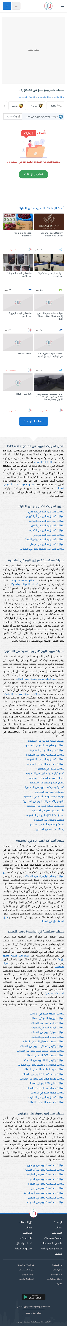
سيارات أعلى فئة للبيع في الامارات (46, 1083)
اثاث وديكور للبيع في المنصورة (48, 810)
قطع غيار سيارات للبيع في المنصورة (45, 773)
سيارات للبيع (59, 97)
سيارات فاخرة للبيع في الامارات (47, 1037)
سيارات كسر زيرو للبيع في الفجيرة (46, 530)
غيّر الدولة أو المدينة (25, 1265)
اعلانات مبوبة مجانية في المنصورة (46, 741)
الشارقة (32, 97)
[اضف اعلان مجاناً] (7, 6)
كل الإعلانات (25, 1222)
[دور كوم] (33, 1214)
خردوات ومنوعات (53, 1238)
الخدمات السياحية (54, 993)
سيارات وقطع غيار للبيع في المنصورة (44, 745)
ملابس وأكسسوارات (51, 1243)
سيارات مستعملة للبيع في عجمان (46, 1197)
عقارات (28, 1227)
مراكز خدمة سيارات (23, 580)
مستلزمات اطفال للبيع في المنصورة (45, 815)
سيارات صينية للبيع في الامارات (47, 1032)
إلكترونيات (57, 1233)
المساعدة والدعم (26, 1279)
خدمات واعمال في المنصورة (49, 820)
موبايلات (27, 1233)
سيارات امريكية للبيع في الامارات (47, 1013)
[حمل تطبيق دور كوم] (33, 1297)
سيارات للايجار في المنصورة (49, 768)
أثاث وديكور (26, 1238)
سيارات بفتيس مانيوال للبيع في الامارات (43, 1041)
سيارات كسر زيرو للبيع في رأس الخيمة (44, 539)
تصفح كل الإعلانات (33, 174)
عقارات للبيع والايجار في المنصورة (46, 778)
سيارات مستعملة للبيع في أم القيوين (44, 1170)
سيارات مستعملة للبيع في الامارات (45, 1202)
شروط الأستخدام (27, 1270)
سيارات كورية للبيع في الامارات (47, 1027)
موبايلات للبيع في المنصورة (49, 792)
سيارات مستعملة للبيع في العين (47, 1179)
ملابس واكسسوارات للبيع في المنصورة (43, 801)
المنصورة (23, 97)
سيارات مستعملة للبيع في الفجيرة (46, 1184)
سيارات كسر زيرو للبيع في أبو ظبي (46, 511)
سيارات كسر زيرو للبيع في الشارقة (46, 521)
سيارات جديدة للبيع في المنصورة (47, 750)
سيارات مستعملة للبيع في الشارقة (45, 1174)
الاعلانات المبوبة (43, 462)
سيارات (58, 1227)
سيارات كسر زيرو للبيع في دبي (48, 535)
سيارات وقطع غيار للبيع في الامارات (45, 1088)
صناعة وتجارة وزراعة (51, 1248)
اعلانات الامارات (35, 421)
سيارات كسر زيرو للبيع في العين (47, 525)
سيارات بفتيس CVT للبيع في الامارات (44, 1055)
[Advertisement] (33, 50)
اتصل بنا (59, 1284)
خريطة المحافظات (54, 1279)
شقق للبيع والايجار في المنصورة (47, 782)
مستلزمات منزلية (23, 1248)
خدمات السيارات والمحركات (23, 584)
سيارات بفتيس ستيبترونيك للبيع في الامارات (40, 1051)
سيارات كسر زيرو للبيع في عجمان (47, 544)
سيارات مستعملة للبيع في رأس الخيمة (43, 1193)
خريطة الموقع (28, 1274)
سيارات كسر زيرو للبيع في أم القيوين (45, 516)
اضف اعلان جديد (33, 1313)
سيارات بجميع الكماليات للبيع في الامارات (42, 1078)
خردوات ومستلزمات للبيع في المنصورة (44, 796)
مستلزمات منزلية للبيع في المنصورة (45, 806)
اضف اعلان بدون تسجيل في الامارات (36, 679)
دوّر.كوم (20, 1322)
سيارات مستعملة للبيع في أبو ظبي (45, 1165)
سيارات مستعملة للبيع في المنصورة (45, 755)
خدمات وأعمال (24, 1243)
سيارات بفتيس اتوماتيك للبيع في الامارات (42, 1046)
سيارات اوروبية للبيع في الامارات (47, 1018)
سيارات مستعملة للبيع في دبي (47, 1188)
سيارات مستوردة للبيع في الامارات (46, 1102)
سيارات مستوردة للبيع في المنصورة (45, 764)
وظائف (58, 1254)
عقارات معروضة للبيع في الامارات (23, 694)
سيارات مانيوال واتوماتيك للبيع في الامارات (41, 1065)
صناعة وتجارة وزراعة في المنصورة (46, 824)
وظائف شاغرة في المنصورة (49, 829)
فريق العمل (57, 1270)
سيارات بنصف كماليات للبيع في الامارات (43, 1074)
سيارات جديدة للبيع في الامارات (47, 1092)
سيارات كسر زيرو (44, 97)
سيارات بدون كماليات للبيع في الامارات (43, 1069)
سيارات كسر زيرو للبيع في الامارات (46, 1097)
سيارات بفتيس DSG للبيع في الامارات (44, 1060)
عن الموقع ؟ (57, 1265)
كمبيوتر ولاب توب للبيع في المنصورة (44, 787)
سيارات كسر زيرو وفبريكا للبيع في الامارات (42, 549)
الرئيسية (58, 1222)
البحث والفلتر (56, 1274)
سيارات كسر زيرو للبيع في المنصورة (45, 759)
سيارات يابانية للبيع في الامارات (47, 1023)
